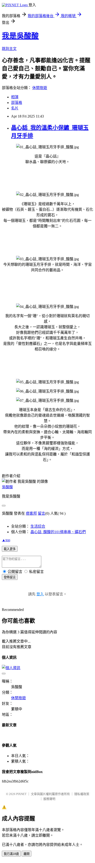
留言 (41, 513)
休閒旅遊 (39, 88)
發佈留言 (10, 577)
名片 (14, 108)
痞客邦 (31, 513)
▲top (6, 540)
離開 (27, 854)
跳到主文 (9, 49)
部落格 (16, 103)
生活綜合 (37, 526)
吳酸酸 (7, 487)
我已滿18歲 (11, 854)
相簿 (14, 97)
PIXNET (21, 794)
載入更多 (10, 549)
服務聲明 (49, 799)
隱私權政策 (81, 794)
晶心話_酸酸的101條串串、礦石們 (58, 532)
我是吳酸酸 (20, 36)
